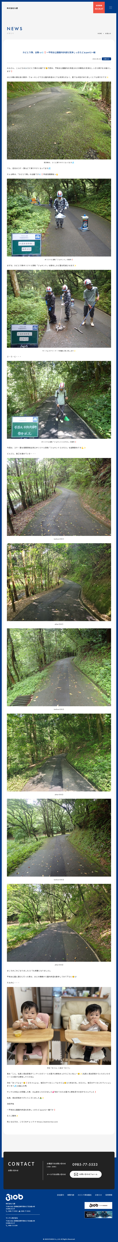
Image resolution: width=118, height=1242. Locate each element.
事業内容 (70, 1195)
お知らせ (98, 1195)
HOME (100, 33)
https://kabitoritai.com (47, 1121)
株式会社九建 (12, 8)
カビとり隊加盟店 (84, 1195)
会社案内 (60, 1195)
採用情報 (108, 1195)
